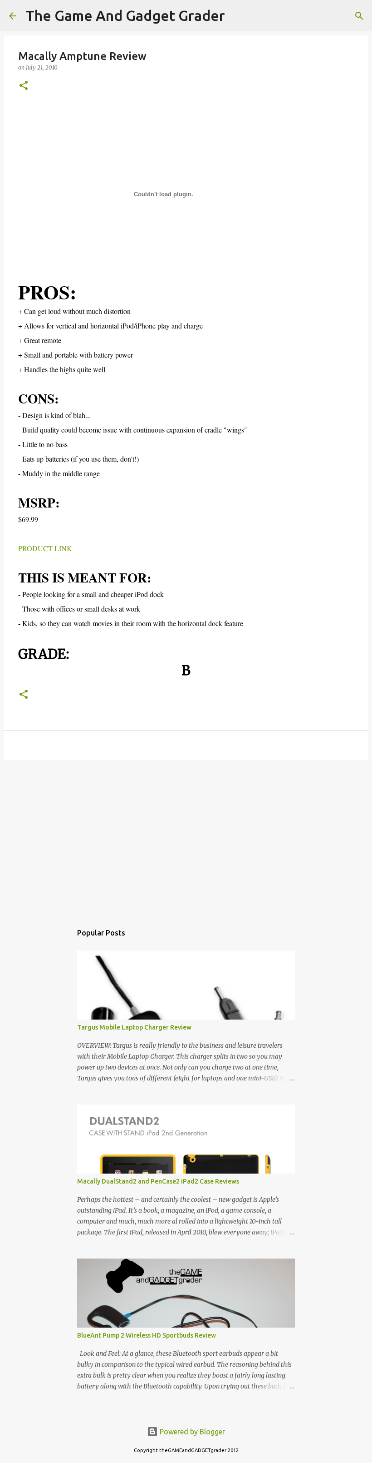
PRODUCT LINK (45, 548)
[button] (23, 86)
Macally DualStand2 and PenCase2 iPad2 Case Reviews (158, 1181)
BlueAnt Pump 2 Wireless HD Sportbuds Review (146, 1335)
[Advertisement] (186, 837)
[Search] (237, 16)
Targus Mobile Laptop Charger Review (134, 1027)
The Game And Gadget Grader (125, 15)
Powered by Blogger (191, 1432)
